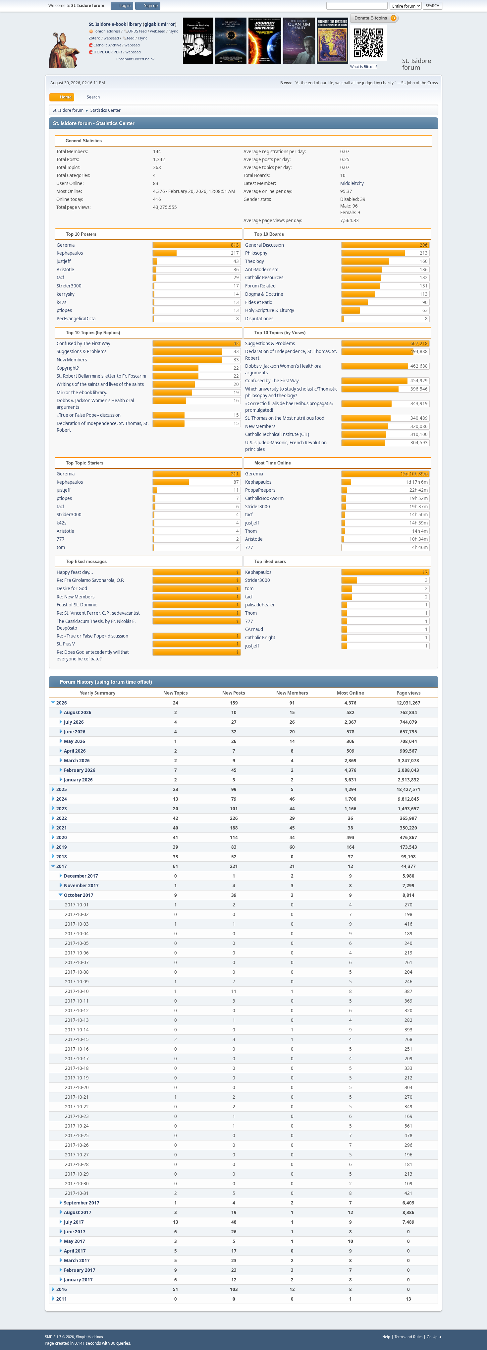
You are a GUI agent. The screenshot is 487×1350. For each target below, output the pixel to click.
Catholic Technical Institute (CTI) (277, 434)
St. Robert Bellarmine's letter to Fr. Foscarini (101, 376)
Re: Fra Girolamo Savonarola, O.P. (90, 580)
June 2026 (74, 732)
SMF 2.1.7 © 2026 (59, 1337)
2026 (61, 703)
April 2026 (75, 751)
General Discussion (264, 245)
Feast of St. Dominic (77, 605)
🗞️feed (128, 37)
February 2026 (79, 770)
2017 (61, 866)
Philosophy (256, 253)
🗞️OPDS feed (135, 31)
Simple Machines (89, 1337)
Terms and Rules (408, 1336)
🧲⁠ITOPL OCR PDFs (105, 51)
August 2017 (77, 1212)
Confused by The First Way (83, 343)
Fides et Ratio (258, 302)
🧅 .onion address (104, 31)
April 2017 (75, 1251)
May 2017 (74, 1241)
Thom (251, 531)
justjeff (64, 261)
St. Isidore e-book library (115, 24)
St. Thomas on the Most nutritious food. (285, 418)
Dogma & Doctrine (264, 294)
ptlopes (64, 310)
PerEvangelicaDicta (76, 319)
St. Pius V (66, 644)
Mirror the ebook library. (82, 393)
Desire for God (72, 588)
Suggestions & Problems (81, 351)
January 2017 (78, 1280)
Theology (254, 261)
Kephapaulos (70, 253)
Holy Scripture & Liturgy (269, 310)
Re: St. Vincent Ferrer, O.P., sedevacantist (98, 613)
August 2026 (77, 712)
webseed (157, 31)
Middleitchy (352, 183)
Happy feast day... (75, 572)
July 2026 (74, 722)
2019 (61, 847)
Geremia (66, 245)
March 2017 (77, 1260)
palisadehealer (260, 605)
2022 (61, 818)
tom (61, 547)
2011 (61, 1299)
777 (61, 539)
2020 (61, 837)
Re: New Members (75, 597)
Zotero (94, 37)
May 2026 (74, 741)
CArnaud (254, 629)
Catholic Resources (264, 277)
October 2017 (78, 895)
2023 (61, 809)
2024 (61, 799)
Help (386, 1336)
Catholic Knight (260, 638)
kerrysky (66, 294)
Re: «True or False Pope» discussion (92, 636)
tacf (60, 277)
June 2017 (74, 1232)
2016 (61, 1289)
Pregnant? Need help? (135, 58)
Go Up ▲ (434, 1336)
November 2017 (81, 886)
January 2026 (78, 780)
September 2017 (81, 1203)
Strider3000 (69, 286)
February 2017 (79, 1270)
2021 (61, 828)
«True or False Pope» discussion (89, 415)
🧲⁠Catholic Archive (105, 44)
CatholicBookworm (264, 498)
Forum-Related (260, 286)
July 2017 (74, 1222)
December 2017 (81, 876)
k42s (61, 302)
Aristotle (65, 270)
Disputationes (259, 319)
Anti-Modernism (261, 270)
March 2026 (77, 761)
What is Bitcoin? (363, 66)
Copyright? (68, 368)
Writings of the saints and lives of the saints (100, 384)
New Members (72, 360)
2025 (61, 789)
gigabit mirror (159, 24)
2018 (61, 857)
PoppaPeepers (260, 490)
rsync (173, 31)
